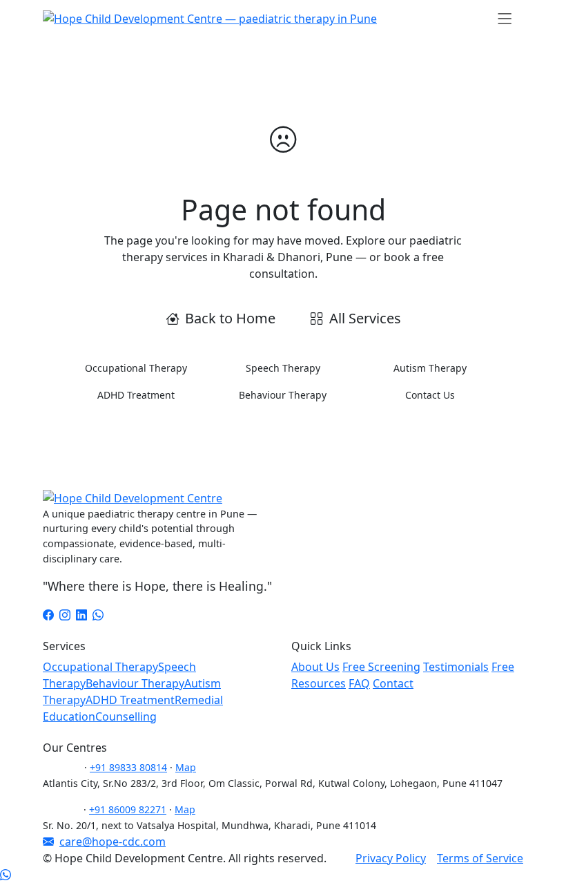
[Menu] (505, 18)
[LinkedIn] (81, 615)
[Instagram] (64, 615)
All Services (365, 318)
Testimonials (456, 666)
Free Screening (381, 666)
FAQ (359, 683)
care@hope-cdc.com (112, 841)
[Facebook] (48, 615)
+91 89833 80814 (128, 767)
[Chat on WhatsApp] (5, 874)
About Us (315, 666)
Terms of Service (480, 858)
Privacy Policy (390, 858)
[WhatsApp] (98, 615)
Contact (393, 683)
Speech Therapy (283, 367)
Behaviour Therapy (282, 394)
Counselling (126, 716)
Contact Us (430, 394)
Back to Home (230, 318)
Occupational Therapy (136, 367)
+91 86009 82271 (127, 809)
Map (185, 767)
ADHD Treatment (136, 394)
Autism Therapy (430, 367)
